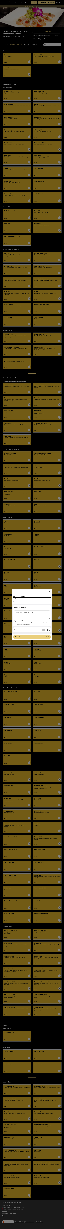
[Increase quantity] (48, 630)
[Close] (49, 591)
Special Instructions (20, 607)
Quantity (17, 630)
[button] (32, 637)
